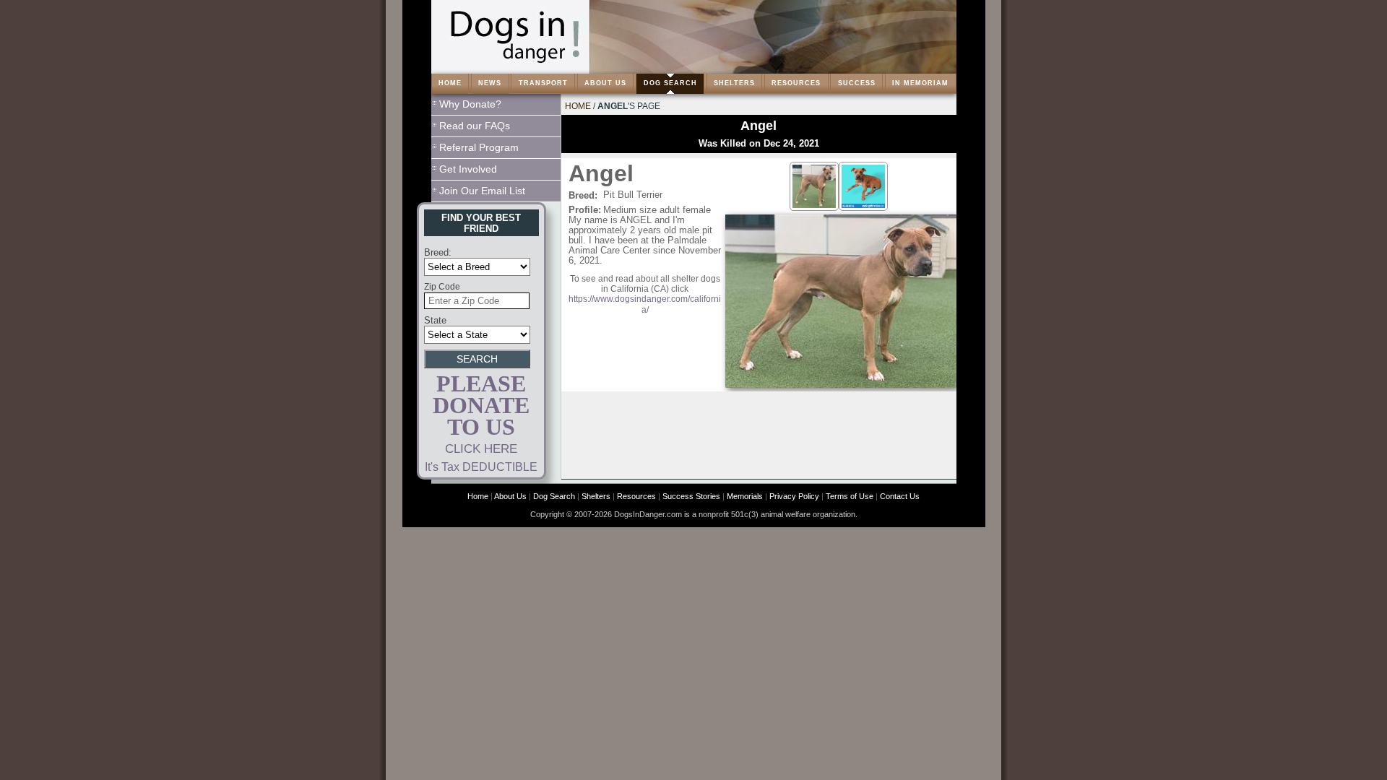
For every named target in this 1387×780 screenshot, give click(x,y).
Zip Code (442, 287)
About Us (510, 496)
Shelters (596, 496)
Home (578, 106)
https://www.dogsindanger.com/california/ (645, 304)
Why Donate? (470, 104)
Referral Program (479, 147)
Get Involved (468, 169)
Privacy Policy (794, 496)
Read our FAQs (474, 125)
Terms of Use (849, 496)
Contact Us (900, 496)
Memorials (745, 496)
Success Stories (691, 496)
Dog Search (554, 496)
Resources (636, 496)
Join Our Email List (482, 190)
